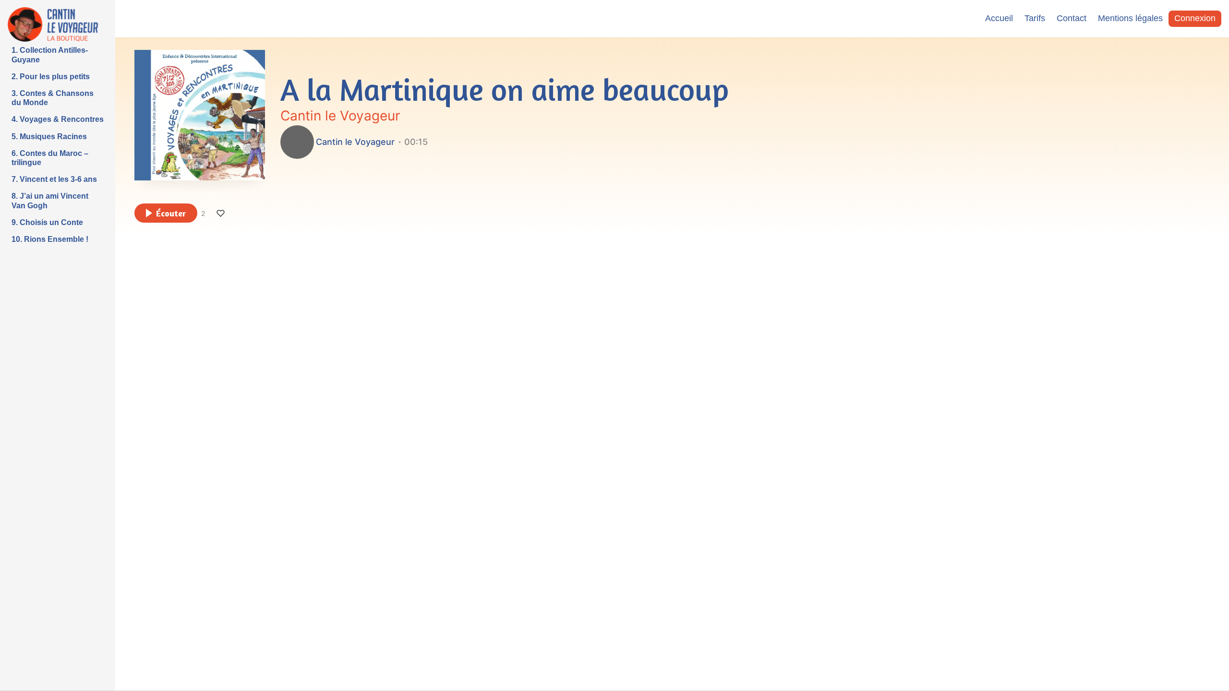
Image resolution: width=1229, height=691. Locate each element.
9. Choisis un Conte (47, 222)
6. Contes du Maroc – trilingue (50, 158)
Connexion (1195, 18)
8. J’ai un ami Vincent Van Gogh (50, 200)
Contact (1071, 18)
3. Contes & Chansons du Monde (53, 98)
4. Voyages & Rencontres (58, 119)
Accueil (999, 18)
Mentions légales (1130, 18)
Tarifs (1034, 18)
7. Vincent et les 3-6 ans (54, 179)
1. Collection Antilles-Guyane (50, 54)
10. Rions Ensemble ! (50, 239)
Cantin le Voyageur (340, 115)
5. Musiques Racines (49, 136)
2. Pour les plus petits (51, 76)
